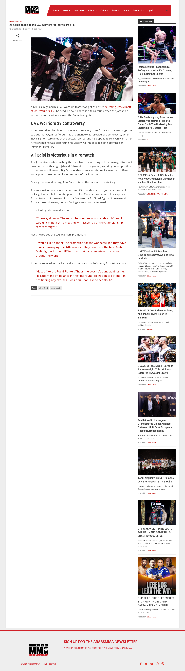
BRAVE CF (151, 329)
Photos (125, 10)
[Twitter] (146, 663)
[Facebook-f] (140, 663)
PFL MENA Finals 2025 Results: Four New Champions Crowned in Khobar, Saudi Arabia (156, 179)
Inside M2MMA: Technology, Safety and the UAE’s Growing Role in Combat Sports (155, 70)
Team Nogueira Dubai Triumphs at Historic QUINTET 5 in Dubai (156, 479)
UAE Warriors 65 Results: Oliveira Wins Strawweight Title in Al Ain (156, 255)
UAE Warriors (15, 21)
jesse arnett (56, 288)
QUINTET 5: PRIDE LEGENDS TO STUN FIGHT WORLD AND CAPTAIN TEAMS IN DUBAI (156, 601)
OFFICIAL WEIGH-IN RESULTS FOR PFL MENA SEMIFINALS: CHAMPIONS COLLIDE (155, 532)
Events (115, 10)
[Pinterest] (162, 663)
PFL (148, 139)
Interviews (79, 10)
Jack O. (27, 29)
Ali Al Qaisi (43, 288)
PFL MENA (164, 194)
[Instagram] (157, 663)
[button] (66, 10)
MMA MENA (151, 194)
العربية (150, 10)
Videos (91, 10)
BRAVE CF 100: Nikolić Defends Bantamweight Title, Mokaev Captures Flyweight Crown (155, 369)
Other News (151, 86)
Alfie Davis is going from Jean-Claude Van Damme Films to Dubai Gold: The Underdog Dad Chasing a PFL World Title (155, 123)
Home (56, 10)
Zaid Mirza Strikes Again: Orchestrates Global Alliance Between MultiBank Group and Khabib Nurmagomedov (155, 426)
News (65, 10)
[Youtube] (151, 663)
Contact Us (138, 10)
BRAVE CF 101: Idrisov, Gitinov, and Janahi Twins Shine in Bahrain (155, 314)
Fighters (104, 10)
